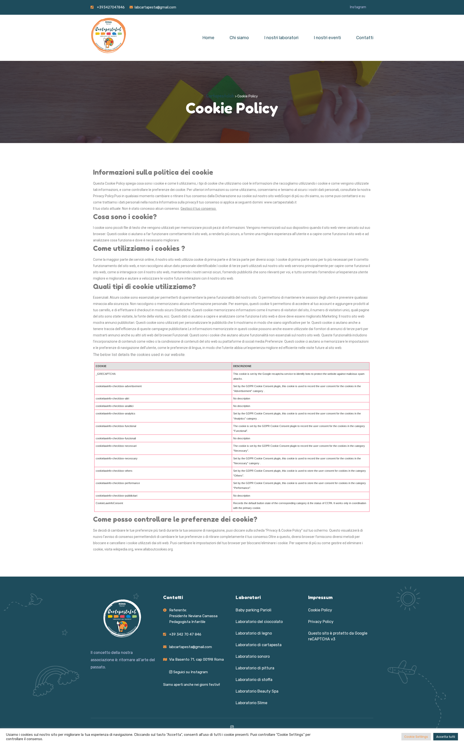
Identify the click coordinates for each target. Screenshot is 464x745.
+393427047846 (111, 7)
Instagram (358, 7)
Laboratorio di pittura (255, 668)
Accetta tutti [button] (445, 736)
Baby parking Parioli (253, 610)
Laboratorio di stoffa (254, 679)
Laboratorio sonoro (253, 656)
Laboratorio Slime (251, 703)
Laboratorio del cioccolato (259, 621)
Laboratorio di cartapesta (259, 645)
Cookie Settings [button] (416, 736)
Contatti (364, 37)
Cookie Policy (320, 610)
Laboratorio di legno (254, 633)
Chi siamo (239, 37)
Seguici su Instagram (190, 672)
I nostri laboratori (281, 37)
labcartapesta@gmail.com (155, 7)
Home (208, 37)
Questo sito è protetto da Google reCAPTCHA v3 (337, 636)
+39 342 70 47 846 (185, 634)
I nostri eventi (327, 37)
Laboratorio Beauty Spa (257, 691)
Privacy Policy (321, 621)
